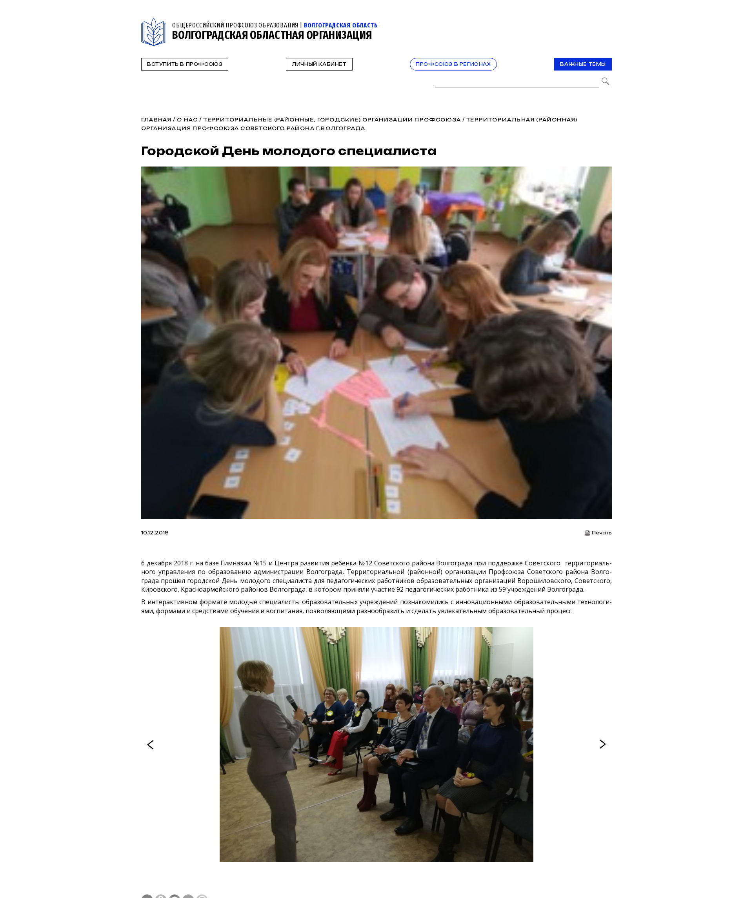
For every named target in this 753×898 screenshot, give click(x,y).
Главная (156, 120)
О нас (187, 120)
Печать (602, 533)
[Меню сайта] (605, 22)
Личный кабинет (319, 64)
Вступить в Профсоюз (184, 64)
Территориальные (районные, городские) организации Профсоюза (332, 120)
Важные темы (583, 64)
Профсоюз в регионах (453, 64)
